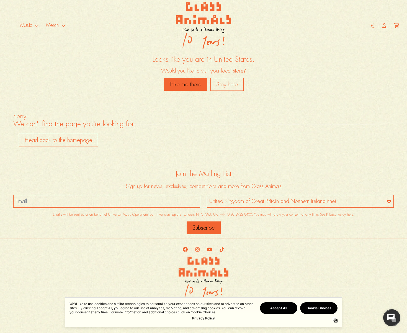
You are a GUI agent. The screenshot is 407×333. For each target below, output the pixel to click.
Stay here (227, 84)
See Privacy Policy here (336, 214)
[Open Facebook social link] (185, 249)
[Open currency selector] (372, 25)
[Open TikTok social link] (222, 249)
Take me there (185, 84)
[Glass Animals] (203, 25)
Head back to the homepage (58, 140)
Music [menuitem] (26, 25)
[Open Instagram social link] (197, 249)
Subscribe (203, 228)
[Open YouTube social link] (210, 249)
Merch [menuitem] (52, 25)
